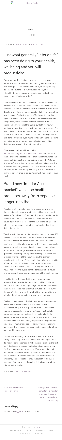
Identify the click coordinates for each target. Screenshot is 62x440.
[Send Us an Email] (26, 26)
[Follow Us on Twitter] (32, 26)
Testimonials (24, 434)
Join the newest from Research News (13, 389)
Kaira (38, 427)
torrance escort (22, 372)
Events (29, 431)
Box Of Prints (37, 44)
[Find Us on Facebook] (29, 26)
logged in (19, 411)
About (52, 431)
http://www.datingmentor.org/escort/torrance (23, 153)
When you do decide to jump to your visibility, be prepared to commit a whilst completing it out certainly (48, 394)
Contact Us (38, 434)
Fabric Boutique (15, 431)
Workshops (40, 431)
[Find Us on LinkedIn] (36, 26)
